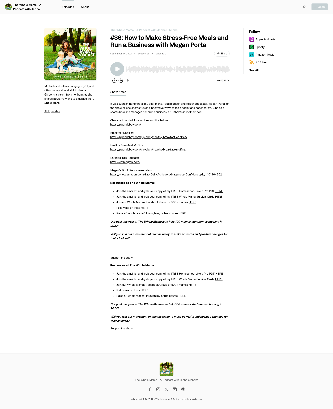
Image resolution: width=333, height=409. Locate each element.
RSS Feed (261, 62)
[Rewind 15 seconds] (114, 80)
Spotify (260, 47)
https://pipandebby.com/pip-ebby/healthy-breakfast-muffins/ (148, 149)
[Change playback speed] (128, 80)
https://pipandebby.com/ (125, 124)
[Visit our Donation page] (183, 389)
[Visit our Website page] (175, 389)
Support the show (121, 257)
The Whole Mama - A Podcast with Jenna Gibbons (27, 7)
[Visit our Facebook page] (150, 389)
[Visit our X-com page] (166, 389)
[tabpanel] (170, 218)
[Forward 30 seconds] (120, 80)
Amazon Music (264, 54)
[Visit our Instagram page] (158, 389)
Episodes (68, 7)
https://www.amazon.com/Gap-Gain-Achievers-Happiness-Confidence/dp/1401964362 (166, 174)
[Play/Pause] (117, 69)
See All (254, 70)
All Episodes (52, 111)
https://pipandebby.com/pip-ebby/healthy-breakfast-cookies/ (148, 137)
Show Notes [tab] (118, 92)
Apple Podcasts (265, 39)
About (85, 7)
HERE (219, 191)
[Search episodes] (304, 7)
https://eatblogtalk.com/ (125, 162)
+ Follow (319, 7)
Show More (52, 103)
